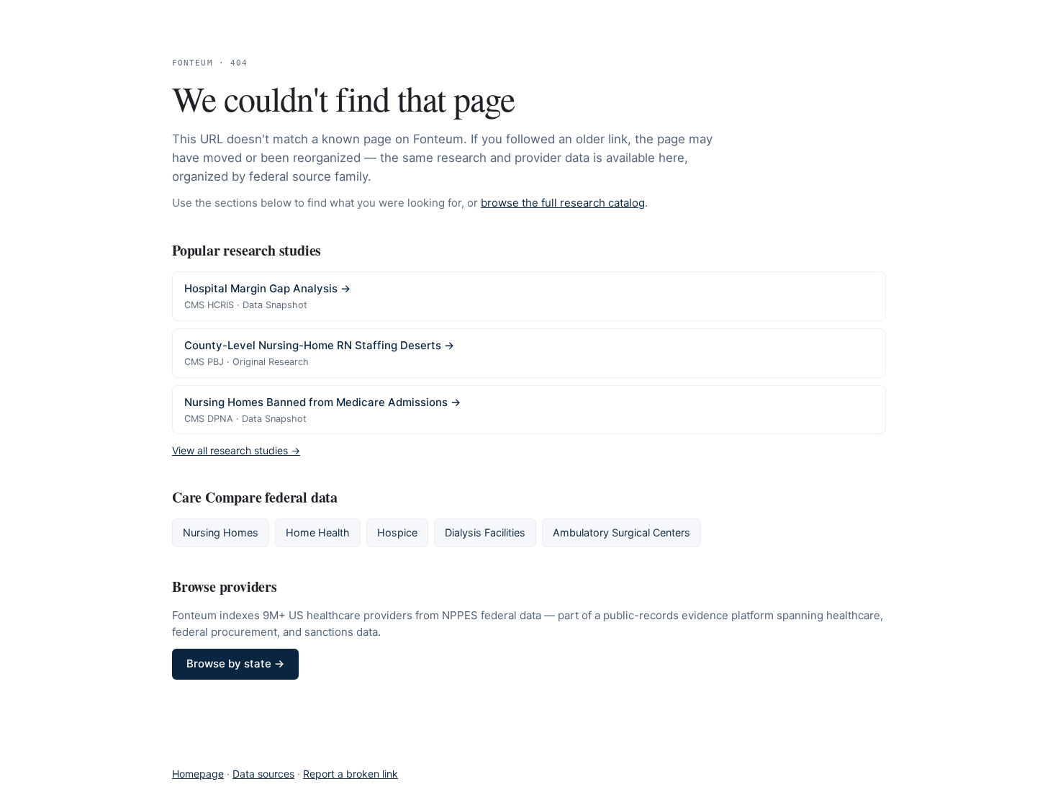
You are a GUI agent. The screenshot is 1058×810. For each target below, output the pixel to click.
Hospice (397, 532)
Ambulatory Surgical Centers (621, 532)
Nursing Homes (220, 532)
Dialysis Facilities (485, 532)
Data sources (263, 774)
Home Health (318, 532)
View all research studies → (236, 450)
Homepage (198, 774)
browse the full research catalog (563, 203)
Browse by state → (235, 663)
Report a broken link (350, 774)
